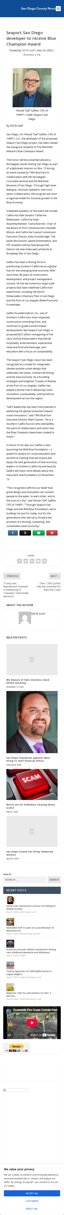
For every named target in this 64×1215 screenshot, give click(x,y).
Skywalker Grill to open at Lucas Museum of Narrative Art (30, 929)
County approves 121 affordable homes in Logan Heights (29, 972)
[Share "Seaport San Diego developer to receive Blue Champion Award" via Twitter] (26, 561)
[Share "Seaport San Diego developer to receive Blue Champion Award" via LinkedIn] (32, 561)
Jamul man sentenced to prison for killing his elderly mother (31, 907)
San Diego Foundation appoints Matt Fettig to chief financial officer (28, 759)
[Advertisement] (32, 1069)
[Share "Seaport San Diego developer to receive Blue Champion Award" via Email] (38, 561)
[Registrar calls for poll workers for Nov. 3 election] (10, 987)
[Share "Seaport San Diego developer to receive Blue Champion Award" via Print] (44, 561)
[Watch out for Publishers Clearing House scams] (32, 784)
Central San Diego (27, 977)
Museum (36, 933)
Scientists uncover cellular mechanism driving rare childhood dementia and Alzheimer (31, 951)
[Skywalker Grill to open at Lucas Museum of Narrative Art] (10, 922)
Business (28, 54)
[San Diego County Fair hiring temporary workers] (32, 831)
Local (33, 912)
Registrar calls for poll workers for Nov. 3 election (28, 994)
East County (25, 912)
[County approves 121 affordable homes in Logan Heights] (10, 965)
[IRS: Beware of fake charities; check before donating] (32, 659)
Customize (32, 1201)
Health (22, 955)
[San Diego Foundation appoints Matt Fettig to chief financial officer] (32, 722)
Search (7, 874)
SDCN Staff (28, 50)
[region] (32, 1189)
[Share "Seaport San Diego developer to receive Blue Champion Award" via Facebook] (19, 561)
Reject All (32, 1208)
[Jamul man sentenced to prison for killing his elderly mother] (10, 900)
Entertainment (26, 933)
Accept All (32, 1193)
